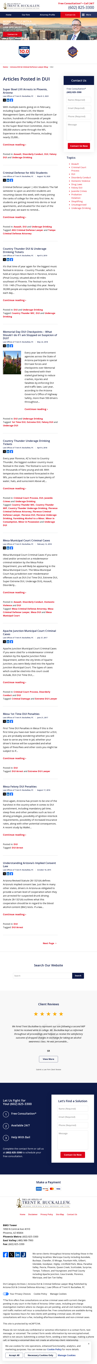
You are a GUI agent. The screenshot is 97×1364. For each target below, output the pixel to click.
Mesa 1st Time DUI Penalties (21, 714)
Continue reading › (14, 144)
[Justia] (23, 1254)
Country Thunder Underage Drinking (27, 508)
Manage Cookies (58, 1293)
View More (48, 1059)
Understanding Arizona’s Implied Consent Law (29, 864)
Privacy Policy (47, 1214)
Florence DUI (28, 515)
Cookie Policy (40, 1293)
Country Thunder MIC (23, 313)
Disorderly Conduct (33, 154)
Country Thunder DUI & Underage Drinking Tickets (24, 250)
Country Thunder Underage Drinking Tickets (26, 442)
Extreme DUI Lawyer (46, 698)
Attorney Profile (47, 14)
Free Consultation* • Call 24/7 (76, 3)
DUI (46, 154)
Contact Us (70, 14)
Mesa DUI (36, 612)
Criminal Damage (21, 698)
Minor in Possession (28, 521)
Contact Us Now (79, 146)
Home (8, 14)
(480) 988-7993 (25, 1240)
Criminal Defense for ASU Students (25, 172)
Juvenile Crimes (79, 191)
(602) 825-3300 (81, 7)
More (88, 14)
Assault (17, 154)
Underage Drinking (22, 157)
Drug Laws (76, 184)
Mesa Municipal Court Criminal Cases (26, 540)
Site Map (60, 1214)
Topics (71, 158)
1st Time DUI (19, 422)
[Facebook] (5, 1254)
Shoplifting (77, 201)
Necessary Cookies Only (40, 1355)
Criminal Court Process (26, 497)
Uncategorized (78, 204)
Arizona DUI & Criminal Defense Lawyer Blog (29, 67)
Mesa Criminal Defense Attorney (29, 608)
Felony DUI (47, 422)
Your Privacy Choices (20, 1293)
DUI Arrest (17, 771)
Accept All (14, 1355)
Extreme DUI (33, 422)
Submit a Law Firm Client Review (48, 1069)
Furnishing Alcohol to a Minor (28, 518)
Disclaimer (33, 1214)
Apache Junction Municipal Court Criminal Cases (29, 632)
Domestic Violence (80, 180)
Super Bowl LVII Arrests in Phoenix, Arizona (25, 91)
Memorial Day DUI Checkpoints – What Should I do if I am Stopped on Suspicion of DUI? (30, 335)
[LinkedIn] (17, 1254)
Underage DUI (10, 425)
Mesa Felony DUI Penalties (20, 786)
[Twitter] (11, 1254)
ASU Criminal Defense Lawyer (27, 230)
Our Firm (26, 14)
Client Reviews (48, 1004)
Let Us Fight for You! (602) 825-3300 (17, 1102)
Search (78, 975)
